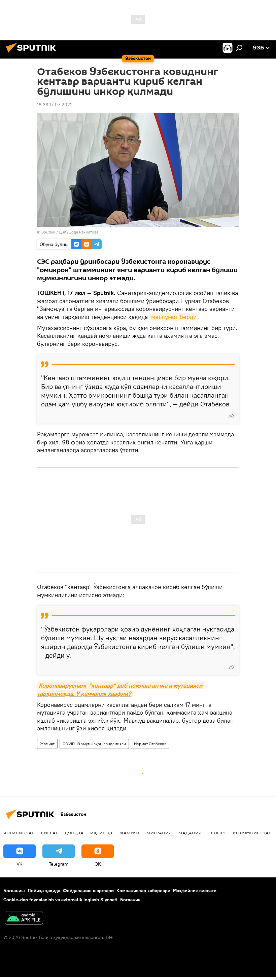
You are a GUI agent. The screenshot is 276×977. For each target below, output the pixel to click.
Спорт (218, 833)
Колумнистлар (252, 833)
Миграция (159, 833)
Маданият (191, 833)
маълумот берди (174, 317)
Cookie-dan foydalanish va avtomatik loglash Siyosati (60, 900)
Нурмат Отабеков (150, 743)
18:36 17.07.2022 (55, 105)
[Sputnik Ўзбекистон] (33, 53)
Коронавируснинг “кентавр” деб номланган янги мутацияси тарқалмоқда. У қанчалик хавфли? (120, 689)
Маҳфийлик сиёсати (194, 891)
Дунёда (74, 833)
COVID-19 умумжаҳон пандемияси (94, 743)
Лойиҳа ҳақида (44, 891)
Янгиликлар (18, 833)
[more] (231, 416)
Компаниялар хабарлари (143, 891)
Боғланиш (14, 891)
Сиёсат (49, 833)
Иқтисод (101, 833)
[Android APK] (24, 918)
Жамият (47, 743)
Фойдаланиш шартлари (88, 891)
